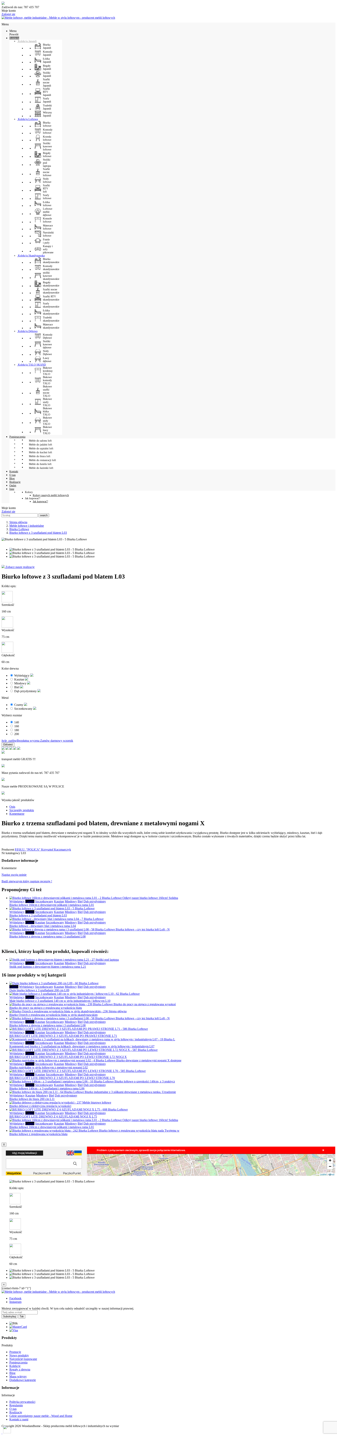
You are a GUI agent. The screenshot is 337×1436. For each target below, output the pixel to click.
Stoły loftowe (47, 180)
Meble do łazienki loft (41, 468)
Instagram (15, 1301)
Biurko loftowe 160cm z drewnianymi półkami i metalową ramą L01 (51, 905)
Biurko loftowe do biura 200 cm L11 (32, 1099)
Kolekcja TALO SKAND (31, 364)
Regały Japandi (47, 67)
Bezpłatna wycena (21, 740)
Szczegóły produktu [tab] (21, 810)
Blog (12, 1373)
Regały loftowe (47, 155)
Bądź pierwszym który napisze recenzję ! (27, 881)
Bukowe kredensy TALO (48, 371)
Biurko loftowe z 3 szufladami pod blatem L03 (38, 915)
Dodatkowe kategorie (22, 1380)
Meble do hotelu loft (40, 464)
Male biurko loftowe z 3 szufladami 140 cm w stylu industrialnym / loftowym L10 (59, 1000)
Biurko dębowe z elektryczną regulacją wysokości (40, 1106)
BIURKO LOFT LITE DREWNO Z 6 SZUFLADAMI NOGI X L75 (53, 1116)
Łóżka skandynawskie (51, 312)
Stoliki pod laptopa (47, 162)
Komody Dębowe (47, 336)
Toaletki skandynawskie (51, 319)
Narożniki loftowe (48, 234)
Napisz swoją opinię (14, 874)
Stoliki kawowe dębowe (47, 344)
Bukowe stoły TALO (47, 420)
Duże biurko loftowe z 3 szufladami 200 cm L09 (39, 990)
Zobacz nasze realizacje (20, 567)
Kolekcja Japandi (27, 41)
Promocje (15, 1352)
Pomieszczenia (18, 1362)
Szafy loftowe (47, 197)
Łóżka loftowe (47, 204)
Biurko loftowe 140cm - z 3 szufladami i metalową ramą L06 (46, 1088)
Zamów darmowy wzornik (56, 740)
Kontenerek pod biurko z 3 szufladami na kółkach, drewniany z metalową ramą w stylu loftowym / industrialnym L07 (81, 1046)
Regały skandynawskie (51, 284)
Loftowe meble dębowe (47, 212)
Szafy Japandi (47, 100)
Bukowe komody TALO (47, 380)
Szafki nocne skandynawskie (51, 291)
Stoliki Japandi (47, 74)
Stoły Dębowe (47, 353)
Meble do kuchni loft (40, 452)
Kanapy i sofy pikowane (48, 249)
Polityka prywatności (22, 1401)
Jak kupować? (40, 501)
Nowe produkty (19, 1355)
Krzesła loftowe (47, 138)
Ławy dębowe (47, 360)
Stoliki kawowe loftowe (47, 146)
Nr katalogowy (11, 853)
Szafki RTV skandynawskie (51, 298)
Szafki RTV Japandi (47, 91)
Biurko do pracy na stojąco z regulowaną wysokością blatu (45, 1007)
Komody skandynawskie (51, 268)
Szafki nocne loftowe (47, 172)
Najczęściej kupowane (23, 1359)
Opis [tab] (12, 806)
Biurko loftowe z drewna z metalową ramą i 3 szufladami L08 (47, 936)
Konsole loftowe (47, 220)
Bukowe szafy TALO (47, 402)
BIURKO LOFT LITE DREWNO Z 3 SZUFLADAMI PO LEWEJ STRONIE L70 (62, 1078)
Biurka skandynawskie (51, 261)
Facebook (15, 1298)
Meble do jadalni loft (40, 444)
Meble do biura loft (39, 456)
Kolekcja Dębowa (27, 331)
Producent (8, 849)
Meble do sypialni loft (41, 448)
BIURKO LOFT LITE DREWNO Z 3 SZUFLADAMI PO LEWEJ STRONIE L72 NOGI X (68, 1057)
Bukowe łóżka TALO (47, 411)
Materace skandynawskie (51, 326)
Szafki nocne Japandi (47, 82)
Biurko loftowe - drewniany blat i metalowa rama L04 (42, 926)
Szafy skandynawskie (51, 305)
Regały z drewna (19, 1369)
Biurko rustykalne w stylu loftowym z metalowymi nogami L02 (48, 1067)
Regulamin (16, 1405)
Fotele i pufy (46, 241)
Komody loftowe (47, 131)
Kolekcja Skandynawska (31, 255)
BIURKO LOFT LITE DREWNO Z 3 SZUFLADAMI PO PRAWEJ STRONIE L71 (63, 1035)
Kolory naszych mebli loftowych (51, 495)
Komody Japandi (47, 53)
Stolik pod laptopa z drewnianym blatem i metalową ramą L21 (47, 966)
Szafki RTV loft (46, 188)
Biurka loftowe (47, 124)
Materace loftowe (48, 227)
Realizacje (15, 1412)
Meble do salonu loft (40, 440)
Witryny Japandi (47, 114)
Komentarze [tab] (16, 813)
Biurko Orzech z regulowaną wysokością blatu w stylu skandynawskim (53, 1014)
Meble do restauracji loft (42, 460)
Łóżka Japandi (47, 60)
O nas (13, 1408)
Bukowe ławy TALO (47, 430)
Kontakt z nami (18, 1419)
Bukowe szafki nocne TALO (47, 391)
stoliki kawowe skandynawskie (51, 275)
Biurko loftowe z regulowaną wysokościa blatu (38, 1134)
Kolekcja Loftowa (27, 119)
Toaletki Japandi (47, 107)
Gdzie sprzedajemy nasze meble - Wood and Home (40, 1415)
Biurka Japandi (47, 46)
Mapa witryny (18, 1376)
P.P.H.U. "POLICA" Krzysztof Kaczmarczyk (43, 849)
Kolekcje (14, 1366)
